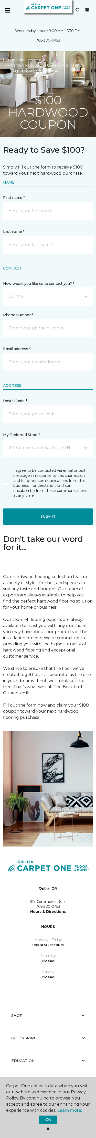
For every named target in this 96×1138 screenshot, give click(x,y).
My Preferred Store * (21, 435)
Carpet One (14, 60)
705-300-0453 (48, 40)
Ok (48, 1119)
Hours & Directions (48, 911)
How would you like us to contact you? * (38, 283)
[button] (48, 296)
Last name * (13, 231)
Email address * (16, 349)
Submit (47, 516)
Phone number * (18, 315)
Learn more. (69, 1110)
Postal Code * (15, 401)
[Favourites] (77, 10)
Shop (17, 1015)
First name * (14, 197)
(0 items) (87, 10)
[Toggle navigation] (7, 10)
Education (23, 1060)
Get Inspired (25, 1038)
